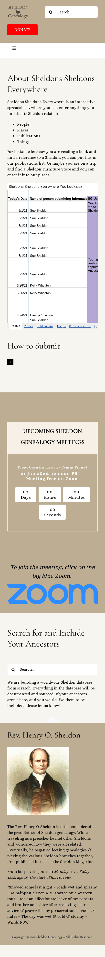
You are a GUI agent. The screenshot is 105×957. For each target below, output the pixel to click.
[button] (52, 362)
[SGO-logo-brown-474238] (18, 6)
